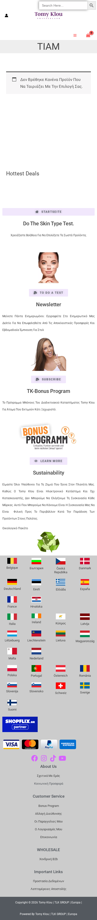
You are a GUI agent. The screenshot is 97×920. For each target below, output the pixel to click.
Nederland (36, 658)
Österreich (61, 675)
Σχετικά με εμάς (48, 776)
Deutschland (12, 589)
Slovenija (12, 691)
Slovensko (36, 691)
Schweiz (60, 693)
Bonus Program (48, 806)
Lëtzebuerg (12, 640)
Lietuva (60, 640)
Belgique (12, 567)
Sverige (85, 692)
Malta (12, 658)
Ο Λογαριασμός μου (48, 829)
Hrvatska (36, 606)
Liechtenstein (36, 640)
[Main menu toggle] (75, 35)
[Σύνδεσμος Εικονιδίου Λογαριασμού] (6, 15)
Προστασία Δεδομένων (48, 881)
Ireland (36, 622)
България (36, 568)
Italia (12, 624)
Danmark (85, 568)
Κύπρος (61, 623)
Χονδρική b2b (48, 859)
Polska (12, 675)
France (12, 606)
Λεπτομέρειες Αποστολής (48, 889)
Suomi (12, 709)
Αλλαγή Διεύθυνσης (48, 813)
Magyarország (85, 641)
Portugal (36, 675)
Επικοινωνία (48, 837)
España (85, 589)
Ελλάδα (61, 589)
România (85, 675)
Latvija (85, 624)
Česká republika (60, 570)
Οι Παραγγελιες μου (48, 821)
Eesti (36, 589)
